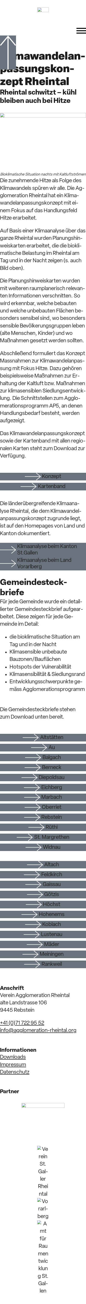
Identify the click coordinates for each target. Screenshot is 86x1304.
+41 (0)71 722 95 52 (22, 1023)
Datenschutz (14, 1072)
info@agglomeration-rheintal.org (38, 1030)
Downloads (13, 1057)
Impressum (13, 1065)
